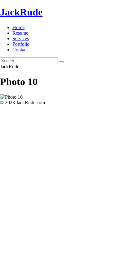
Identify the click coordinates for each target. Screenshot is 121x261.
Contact (20, 49)
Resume (20, 33)
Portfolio (20, 44)
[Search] (61, 62)
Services (20, 38)
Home (18, 27)
